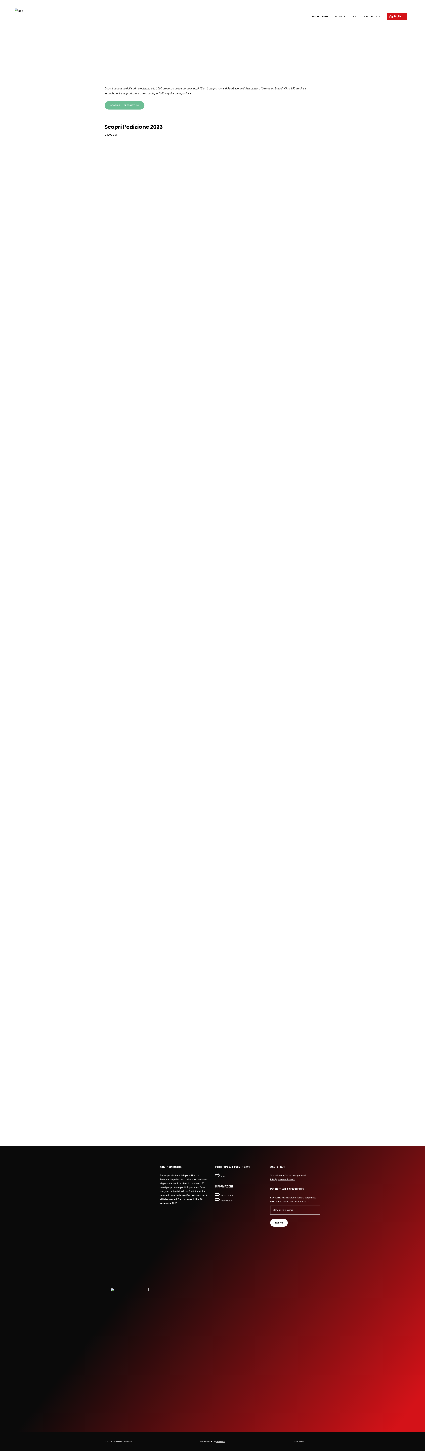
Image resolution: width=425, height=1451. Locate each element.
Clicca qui (111, 134)
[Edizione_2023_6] (159, 519)
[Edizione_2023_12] (265, 519)
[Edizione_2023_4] (52, 1020)
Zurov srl (220, 1441)
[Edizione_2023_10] (265, 769)
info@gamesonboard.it (282, 1179)
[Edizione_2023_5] (52, 769)
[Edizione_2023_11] (52, 519)
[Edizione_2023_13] (52, 268)
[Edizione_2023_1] (159, 769)
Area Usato (227, 1200)
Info (223, 1176)
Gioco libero (227, 1195)
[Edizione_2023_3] (159, 268)
